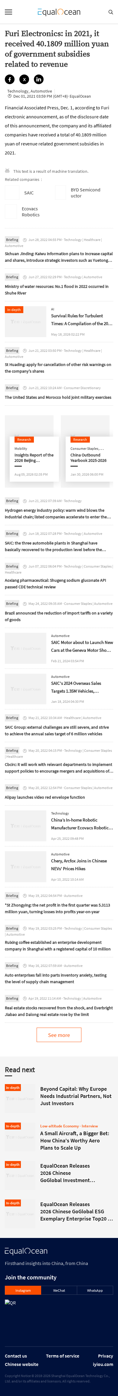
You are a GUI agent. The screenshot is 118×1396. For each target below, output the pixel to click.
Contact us (16, 1356)
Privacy (105, 1356)
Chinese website (21, 1364)
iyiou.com (103, 1364)
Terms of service (62, 1356)
